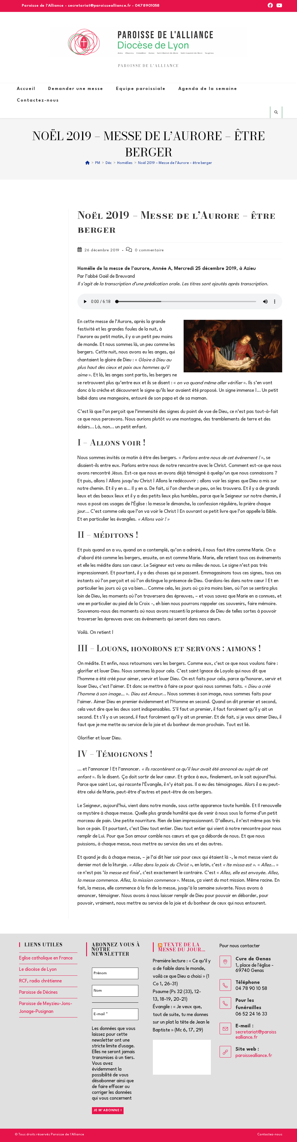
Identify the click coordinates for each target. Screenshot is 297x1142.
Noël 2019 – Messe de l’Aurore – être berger (175, 163)
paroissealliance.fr (254, 1055)
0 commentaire (149, 250)
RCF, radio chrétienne (40, 981)
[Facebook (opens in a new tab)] (270, 6)
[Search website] (276, 113)
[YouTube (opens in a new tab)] (278, 6)
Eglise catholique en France (46, 958)
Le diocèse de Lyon (38, 969)
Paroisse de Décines (38, 992)
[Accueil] (87, 163)
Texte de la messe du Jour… (181, 947)
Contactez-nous (269, 1134)
